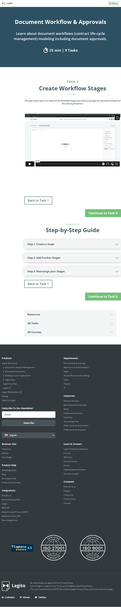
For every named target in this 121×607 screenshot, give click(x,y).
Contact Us (68, 495)
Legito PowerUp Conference (76, 449)
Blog (4, 474)
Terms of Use (69, 499)
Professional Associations (75, 429)
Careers (67, 503)
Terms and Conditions (66, 586)
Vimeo (26, 597)
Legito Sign (10, 379)
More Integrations (10, 520)
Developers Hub (9, 478)
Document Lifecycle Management (20, 367)
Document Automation (15, 371)
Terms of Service (99, 589)
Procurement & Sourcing (74, 363)
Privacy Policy (67, 583)
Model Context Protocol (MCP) (15, 512)
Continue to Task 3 (103, 213)
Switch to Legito (9, 400)
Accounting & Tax (71, 421)
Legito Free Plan (10, 383)
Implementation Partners (75, 469)
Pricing (5, 396)
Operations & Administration (76, 367)
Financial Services (71, 401)
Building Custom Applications (18, 375)
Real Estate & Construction (75, 405)
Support (67, 490)
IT (64, 388)
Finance (67, 383)
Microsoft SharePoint (11, 499)
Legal (66, 371)
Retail (66, 409)
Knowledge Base (9, 470)
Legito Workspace (9, 363)
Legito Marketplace (10, 392)
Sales (66, 379)
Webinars (68, 457)
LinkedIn (10, 597)
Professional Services (73, 413)
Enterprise (6, 449)
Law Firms (68, 417)
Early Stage (7, 457)
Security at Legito (71, 473)
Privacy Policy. (86, 586)
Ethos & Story (69, 486)
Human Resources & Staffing (76, 375)
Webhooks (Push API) (11, 516)
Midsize (5, 453)
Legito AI (7, 388)
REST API (6, 508)
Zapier (5, 503)
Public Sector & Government (76, 425)
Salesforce (6, 495)
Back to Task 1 (38, 200)
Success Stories (70, 461)
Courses (67, 453)
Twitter (42, 597)
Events (66, 465)
